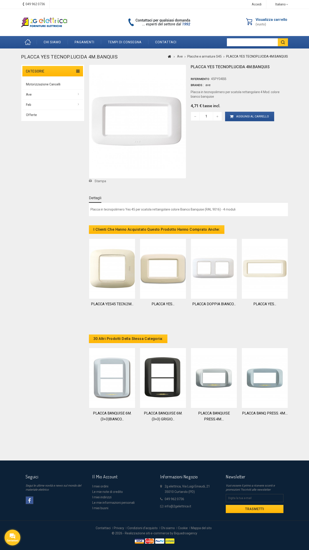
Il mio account (104, 477)
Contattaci (103, 528)
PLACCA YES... (163, 304)
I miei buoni (100, 508)
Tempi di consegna (125, 42)
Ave (29, 94)
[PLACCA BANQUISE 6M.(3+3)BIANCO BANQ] (112, 377)
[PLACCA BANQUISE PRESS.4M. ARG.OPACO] (214, 377)
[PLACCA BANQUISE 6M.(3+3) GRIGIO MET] (163, 377)
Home (29, 42)
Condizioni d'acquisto (142, 528)
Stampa (100, 181)
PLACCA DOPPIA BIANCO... (214, 304)
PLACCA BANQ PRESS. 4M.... (265, 413)
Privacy (119, 528)
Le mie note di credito (107, 492)
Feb (28, 105)
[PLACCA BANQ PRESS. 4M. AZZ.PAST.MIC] (265, 377)
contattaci (165, 42)
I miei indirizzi (102, 497)
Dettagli (95, 198)
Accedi (256, 4)
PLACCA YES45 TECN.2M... (112, 304)
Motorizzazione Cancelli (43, 84)
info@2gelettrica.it (178, 506)
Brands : (197, 85)
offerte (31, 115)
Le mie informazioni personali (113, 502)
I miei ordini (100, 486)
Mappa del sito (201, 528)
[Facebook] (29, 500)
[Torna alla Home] (169, 56)
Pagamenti (84, 42)
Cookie (183, 528)
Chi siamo (52, 42)
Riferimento (200, 79)
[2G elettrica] (44, 22)
